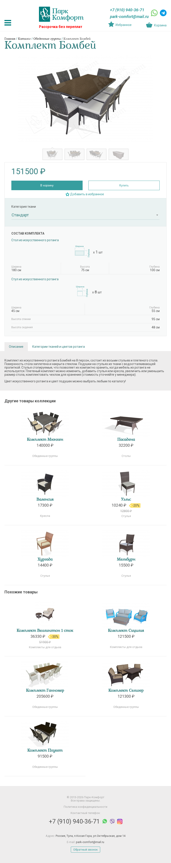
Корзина (160, 25)
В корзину (47, 185)
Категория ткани (23, 206)
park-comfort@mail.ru (129, 16)
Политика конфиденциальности (85, 806)
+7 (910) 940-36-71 (127, 10)
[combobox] (85, 215)
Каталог (24, 39)
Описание (16, 346)
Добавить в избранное (87, 194)
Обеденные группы (47, 39)
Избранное (124, 25)
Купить (124, 185)
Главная (9, 39)
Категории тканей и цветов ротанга (58, 346)
